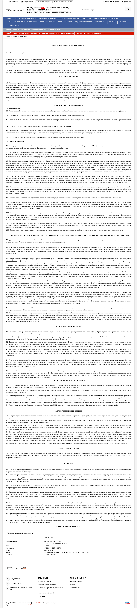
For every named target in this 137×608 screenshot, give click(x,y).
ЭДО (84, 18)
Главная (9, 36)
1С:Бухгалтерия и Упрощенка (25, 22)
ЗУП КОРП (112, 22)
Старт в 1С (11, 18)
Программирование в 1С (27, 18)
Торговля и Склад (65, 22)
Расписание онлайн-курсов (63, 1)
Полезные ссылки (45, 581)
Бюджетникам (13, 25)
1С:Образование (33, 605)
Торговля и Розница (48, 22)
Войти (73, 584)
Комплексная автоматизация (106, 18)
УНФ (90, 18)
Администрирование (47, 18)
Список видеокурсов (44, 1)
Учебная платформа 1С (46, 593)
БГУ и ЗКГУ (123, 22)
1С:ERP (9, 22)
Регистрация (75, 588)
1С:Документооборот (83, 22)
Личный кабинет (76, 581)
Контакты (42, 596)
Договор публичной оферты (48, 584)
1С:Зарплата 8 (100, 22)
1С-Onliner (39, 603)
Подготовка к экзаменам (69, 18)
